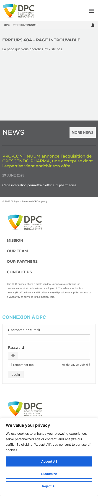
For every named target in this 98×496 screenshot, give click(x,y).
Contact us (19, 272)
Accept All (49, 461)
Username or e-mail (24, 330)
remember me (23, 364)
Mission (15, 240)
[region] (49, 457)
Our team (17, 251)
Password (16, 347)
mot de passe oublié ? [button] (75, 364)
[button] (13, 355)
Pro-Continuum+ (25, 25)
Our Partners (22, 261)
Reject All (49, 486)
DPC (7, 25)
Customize (49, 474)
